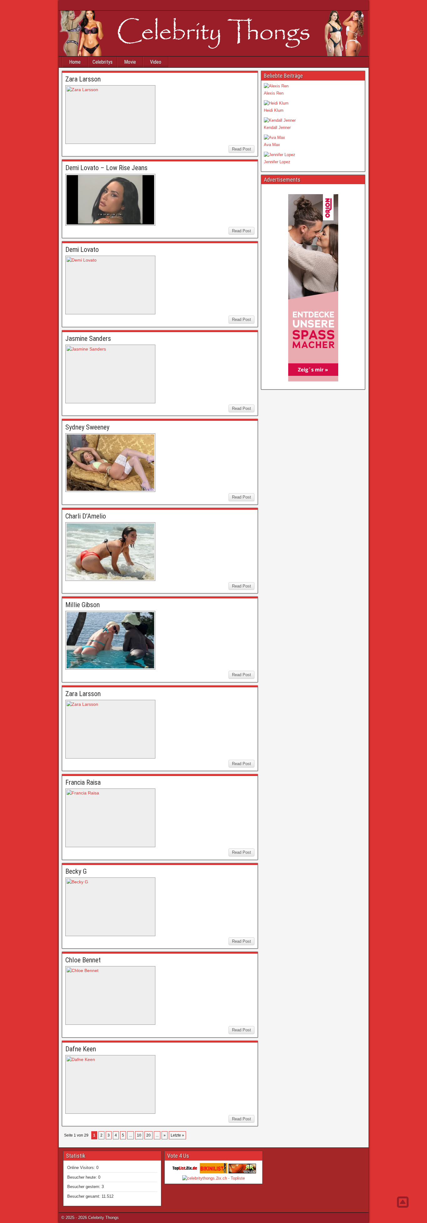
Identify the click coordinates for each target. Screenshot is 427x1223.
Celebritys (103, 62)
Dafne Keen (80, 1049)
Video (155, 62)
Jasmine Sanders (88, 338)
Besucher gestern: (84, 1186)
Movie (130, 62)
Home (75, 62)
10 (139, 1135)
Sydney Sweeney (87, 427)
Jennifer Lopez (277, 162)
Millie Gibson (82, 605)
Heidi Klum (274, 110)
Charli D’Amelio (85, 516)
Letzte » (177, 1135)
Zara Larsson (83, 79)
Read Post (241, 149)
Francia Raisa (83, 782)
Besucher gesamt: (84, 1196)
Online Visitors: (81, 1167)
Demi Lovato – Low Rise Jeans (106, 168)
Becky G (76, 871)
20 (148, 1135)
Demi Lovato (82, 249)
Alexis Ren (274, 93)
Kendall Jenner (277, 127)
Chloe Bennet (83, 960)
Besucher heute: (82, 1177)
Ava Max (272, 144)
